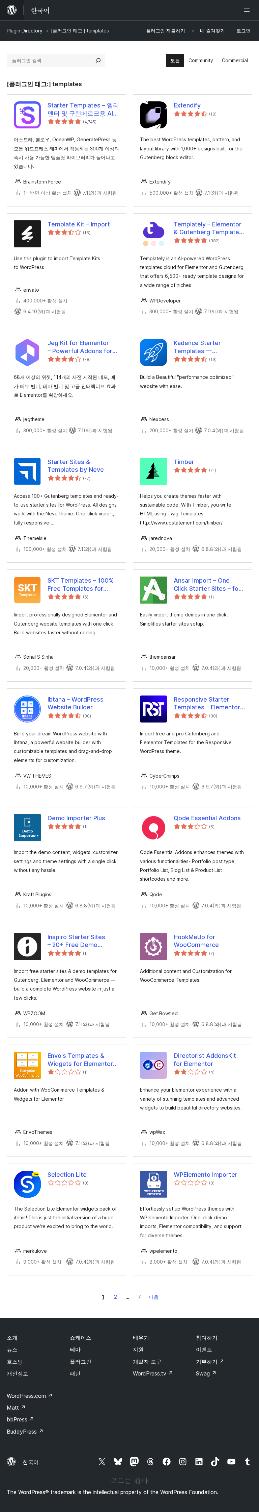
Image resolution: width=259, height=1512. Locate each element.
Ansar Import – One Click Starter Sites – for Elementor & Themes (207, 584)
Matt (16, 1407)
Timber (184, 461)
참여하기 (207, 1337)
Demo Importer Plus (76, 818)
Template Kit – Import (79, 224)
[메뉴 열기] (248, 10)
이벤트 (204, 1349)
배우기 (141, 1337)
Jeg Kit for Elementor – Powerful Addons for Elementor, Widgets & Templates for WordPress (80, 347)
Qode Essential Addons (207, 818)
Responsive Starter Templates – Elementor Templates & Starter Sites (207, 703)
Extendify (187, 105)
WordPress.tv (153, 1373)
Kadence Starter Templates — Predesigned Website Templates (205, 347)
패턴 (75, 1373)
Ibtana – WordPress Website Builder (76, 703)
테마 (75, 1349)
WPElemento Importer (205, 1174)
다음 (154, 1297)
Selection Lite (67, 1174)
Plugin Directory (24, 30)
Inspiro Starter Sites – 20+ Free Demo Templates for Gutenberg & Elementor (81, 941)
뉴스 (12, 1349)
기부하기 (210, 1361)
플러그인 (80, 1361)
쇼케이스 (80, 1337)
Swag (206, 1373)
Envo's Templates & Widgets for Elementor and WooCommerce (80, 1060)
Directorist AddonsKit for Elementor (205, 1059)
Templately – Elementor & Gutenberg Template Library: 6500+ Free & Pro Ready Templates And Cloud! (207, 228)
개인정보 (17, 1373)
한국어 (31, 1462)
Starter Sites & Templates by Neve (76, 465)
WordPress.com (30, 1395)
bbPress (20, 1419)
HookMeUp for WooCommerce (196, 940)
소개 (12, 1337)
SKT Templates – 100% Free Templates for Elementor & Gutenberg (81, 584)
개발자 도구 (147, 1361)
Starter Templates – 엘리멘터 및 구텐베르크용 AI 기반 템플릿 (83, 109)
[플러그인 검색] (98, 60)
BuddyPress (25, 1431)
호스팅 (15, 1361)
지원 (138, 1349)
